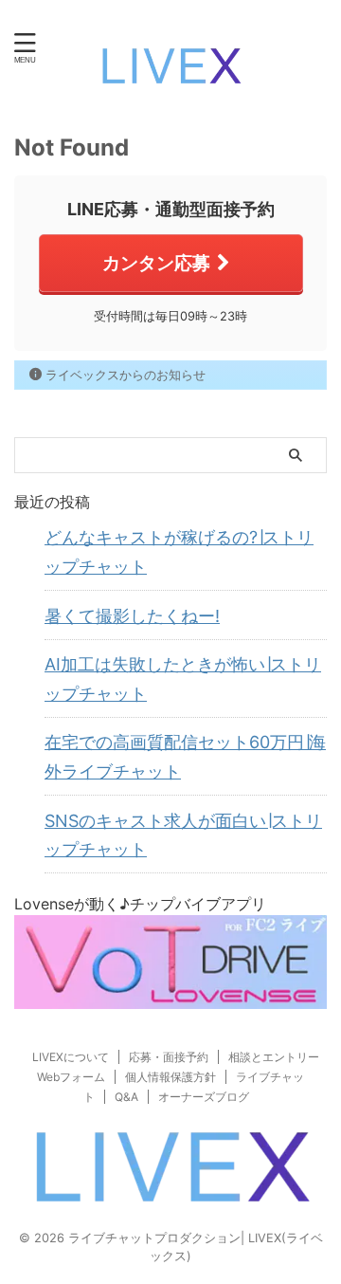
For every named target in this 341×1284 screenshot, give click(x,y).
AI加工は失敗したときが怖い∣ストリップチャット (183, 679)
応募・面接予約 (168, 1057)
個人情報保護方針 (170, 1077)
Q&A (126, 1097)
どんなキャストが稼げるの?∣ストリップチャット (179, 552)
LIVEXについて (70, 1057)
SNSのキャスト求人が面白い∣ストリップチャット (183, 835)
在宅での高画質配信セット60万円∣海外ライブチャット (185, 756)
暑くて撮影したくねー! (132, 616)
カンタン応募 (156, 262)
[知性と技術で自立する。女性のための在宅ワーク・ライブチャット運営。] (170, 72)
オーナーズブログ (203, 1097)
